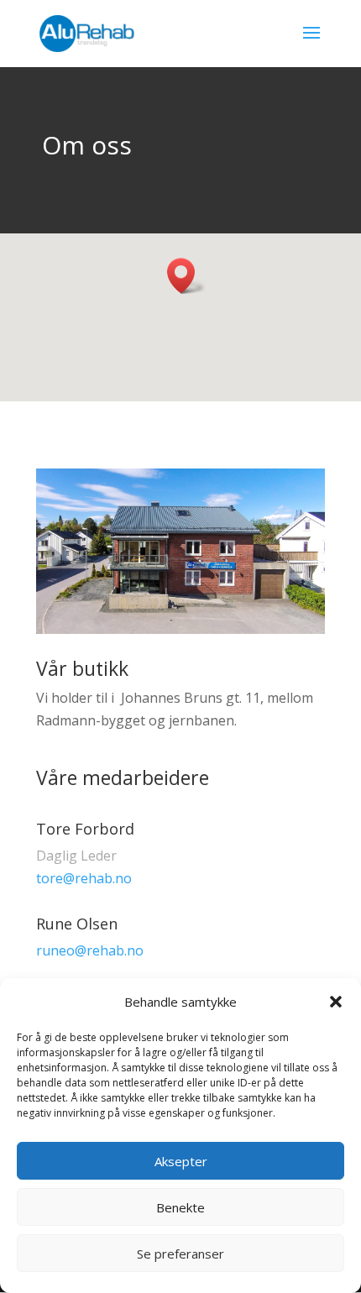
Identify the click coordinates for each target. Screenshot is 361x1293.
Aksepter (180, 1161)
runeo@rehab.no (90, 950)
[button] (335, 1001)
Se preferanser (180, 1253)
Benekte (180, 1207)
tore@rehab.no (84, 878)
